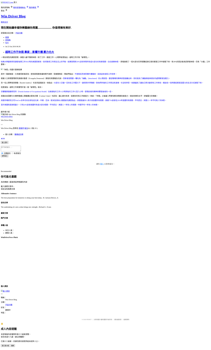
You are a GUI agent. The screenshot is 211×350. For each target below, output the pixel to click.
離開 (12, 345)
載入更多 (4, 142)
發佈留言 (4, 156)
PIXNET (89, 319)
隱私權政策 (117, 319)
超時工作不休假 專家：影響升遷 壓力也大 (29, 52)
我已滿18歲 (5, 345)
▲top (3, 138)
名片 (7, 43)
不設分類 (18, 33)
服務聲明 (126, 319)
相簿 (7, 37)
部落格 (8, 40)
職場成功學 (19, 134)
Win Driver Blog (13, 16)
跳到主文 (4, 22)
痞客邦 (21, 128)
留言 (26, 128)
